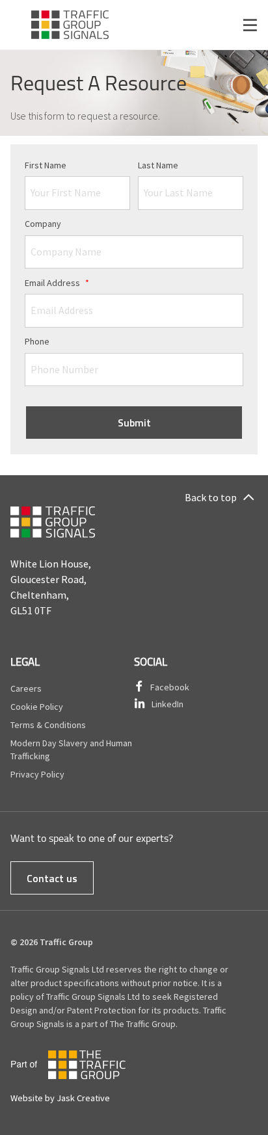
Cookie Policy (36, 706)
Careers (26, 688)
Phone (37, 341)
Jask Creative (83, 1098)
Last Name (158, 165)
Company (43, 223)
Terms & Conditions (48, 725)
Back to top (211, 497)
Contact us (52, 877)
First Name (45, 165)
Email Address (57, 283)
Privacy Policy (37, 774)
